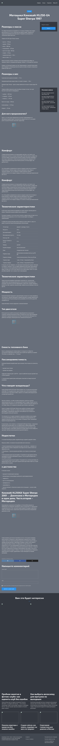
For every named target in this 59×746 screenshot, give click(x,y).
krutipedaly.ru (4, 737)
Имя (2, 580)
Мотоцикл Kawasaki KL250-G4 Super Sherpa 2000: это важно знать (48, 98)
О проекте (49, 2)
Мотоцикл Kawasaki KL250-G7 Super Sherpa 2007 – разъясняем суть (48, 103)
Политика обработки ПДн (50, 739)
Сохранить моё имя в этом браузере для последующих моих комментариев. (17, 585)
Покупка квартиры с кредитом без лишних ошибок (10, 727)
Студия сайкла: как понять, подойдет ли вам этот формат (29, 727)
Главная (39, 2)
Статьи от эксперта (29, 739)
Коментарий (4, 569)
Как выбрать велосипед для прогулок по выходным (42, 696)
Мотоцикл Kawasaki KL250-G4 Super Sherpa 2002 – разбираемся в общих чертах (48, 107)
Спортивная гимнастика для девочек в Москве (47, 727)
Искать (48, 28)
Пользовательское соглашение (51, 737)
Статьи (43, 2)
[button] (18, 125)
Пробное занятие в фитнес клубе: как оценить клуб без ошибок (15, 696)
